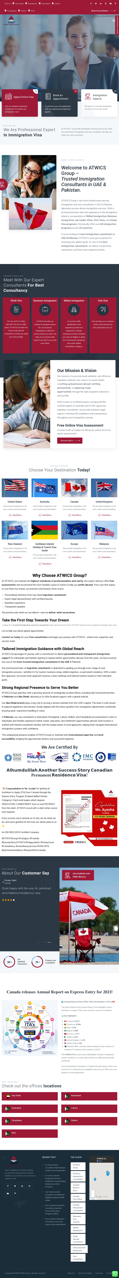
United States (15, 501)
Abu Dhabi (19, 4)
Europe (74, 544)
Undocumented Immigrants (79, 1249)
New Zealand (15, 544)
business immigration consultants (78, 1176)
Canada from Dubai (77, 1197)
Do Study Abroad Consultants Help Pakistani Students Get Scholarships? (55, 1168)
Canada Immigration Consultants (78, 1207)
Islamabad (45, 4)
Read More (17, 515)
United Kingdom (104, 501)
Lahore (57, 4)
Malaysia (104, 544)
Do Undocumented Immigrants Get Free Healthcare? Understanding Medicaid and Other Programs (55, 1181)
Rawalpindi (32, 4)
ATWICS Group (76, 1166)
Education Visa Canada (77, 1219)
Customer (99, 1273)
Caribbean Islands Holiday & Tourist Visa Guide (44, 547)
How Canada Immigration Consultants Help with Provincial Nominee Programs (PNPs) (54, 1209)
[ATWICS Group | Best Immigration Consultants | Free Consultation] (11, 20)
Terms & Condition (85, 1273)
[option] (29, 899)
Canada (74, 501)
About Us (71, 1273)
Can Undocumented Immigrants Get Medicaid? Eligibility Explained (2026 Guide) (55, 1196)
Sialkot (23, 11)
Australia (44, 501)
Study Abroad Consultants (78, 1239)
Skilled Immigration (78, 1229)
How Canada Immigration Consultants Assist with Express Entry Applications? (55, 1221)
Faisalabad (12, 11)
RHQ (33, 11)
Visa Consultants (78, 1257)
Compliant (110, 1273)
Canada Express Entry (76, 1187)
